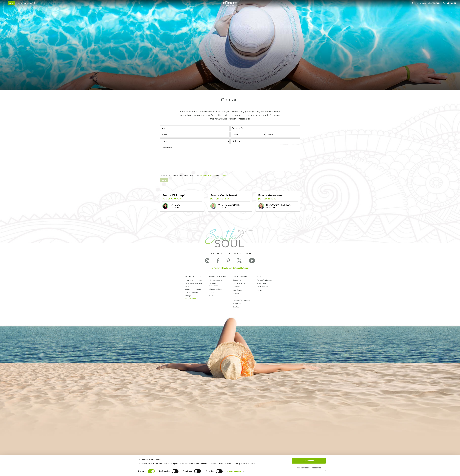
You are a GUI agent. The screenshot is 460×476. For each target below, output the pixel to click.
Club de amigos (215, 289)
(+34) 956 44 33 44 (219, 199)
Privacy (213, 175)
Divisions (236, 287)
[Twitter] (239, 261)
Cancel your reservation (214, 284)
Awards (236, 293)
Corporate (237, 280)
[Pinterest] (228, 261)
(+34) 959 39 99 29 (171, 199)
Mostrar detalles (234, 471)
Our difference (239, 283)
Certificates (237, 290)
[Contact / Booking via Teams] (451, 3)
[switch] (175, 471)
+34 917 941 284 (434, 3)
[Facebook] (218, 261)
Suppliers (237, 303)
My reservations (215, 280)
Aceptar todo (308, 461)
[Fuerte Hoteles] (230, 5)
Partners (260, 290)
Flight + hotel (22, 3)
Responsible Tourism (241, 300)
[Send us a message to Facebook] (447, 3)
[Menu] (4, 3)
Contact (212, 296)
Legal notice (204, 175)
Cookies (223, 175)
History (236, 297)
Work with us (262, 287)
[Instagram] (207, 261)
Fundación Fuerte (264, 280)
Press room (261, 283)
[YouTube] (252, 261)
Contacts (236, 307)
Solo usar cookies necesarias (308, 468)
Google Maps (190, 299)
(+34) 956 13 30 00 (267, 199)
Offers (211, 292)
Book (11, 3)
